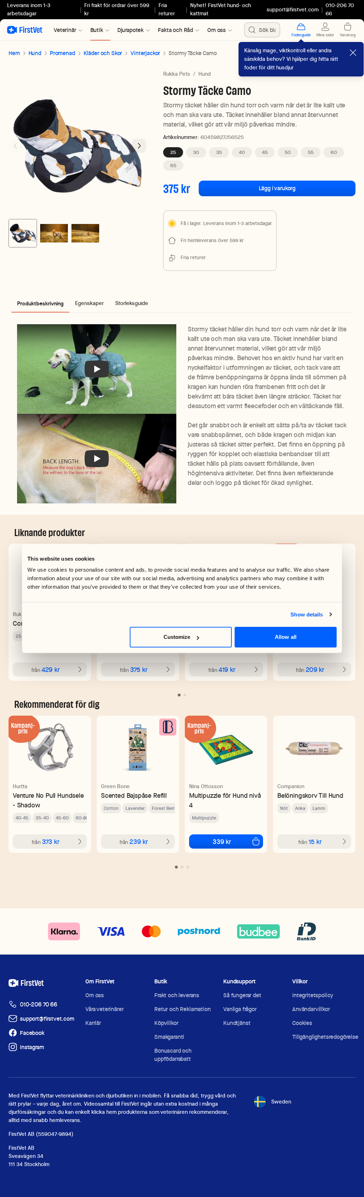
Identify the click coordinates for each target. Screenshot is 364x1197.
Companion (290, 786)
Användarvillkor (311, 1009)
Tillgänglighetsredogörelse (325, 1037)
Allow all (285, 637)
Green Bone (115, 786)
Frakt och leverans (176, 995)
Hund (34, 53)
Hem (14, 53)
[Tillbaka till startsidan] (24, 30)
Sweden (281, 1101)
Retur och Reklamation (182, 1009)
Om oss (94, 995)
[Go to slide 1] (23, 233)
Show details (306, 614)
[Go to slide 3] (85, 233)
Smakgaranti (169, 1037)
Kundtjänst (236, 1023)
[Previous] (16, 146)
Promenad (62, 53)
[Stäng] (353, 52)
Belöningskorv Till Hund (310, 795)
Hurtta (20, 786)
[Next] (139, 146)
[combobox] (262, 29)
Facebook (32, 1033)
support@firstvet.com (292, 9)
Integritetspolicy (312, 995)
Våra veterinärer (104, 1009)
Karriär (93, 1023)
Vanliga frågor (240, 1009)
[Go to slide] (179, 695)
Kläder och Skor (103, 53)
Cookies (302, 1023)
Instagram (32, 1047)
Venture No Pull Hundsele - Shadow (48, 800)
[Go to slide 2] (54, 233)
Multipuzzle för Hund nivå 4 (225, 800)
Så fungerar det (242, 995)
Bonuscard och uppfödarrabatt (173, 1055)
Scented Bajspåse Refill (134, 795)
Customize (177, 637)
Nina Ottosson (206, 786)
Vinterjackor (145, 53)
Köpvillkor (166, 1023)
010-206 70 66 (38, 1004)
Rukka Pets (176, 74)
